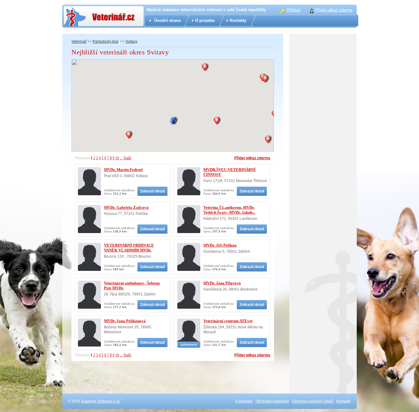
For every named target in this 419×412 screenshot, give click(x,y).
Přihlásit (293, 10)
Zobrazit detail (152, 191)
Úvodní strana (167, 20)
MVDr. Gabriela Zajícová (126, 207)
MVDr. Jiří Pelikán (219, 245)
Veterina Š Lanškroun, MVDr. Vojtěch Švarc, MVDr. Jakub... (229, 210)
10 (117, 158)
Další (127, 158)
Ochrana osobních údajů (312, 401)
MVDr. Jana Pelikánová (125, 321)
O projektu (205, 20)
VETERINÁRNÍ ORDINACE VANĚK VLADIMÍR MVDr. (129, 247)
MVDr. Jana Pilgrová (222, 283)
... (121, 158)
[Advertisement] (323, 169)
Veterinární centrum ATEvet (227, 321)
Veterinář (78, 41)
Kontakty (238, 20)
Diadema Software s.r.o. (101, 401)
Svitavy (131, 41)
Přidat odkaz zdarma (252, 158)
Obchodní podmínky (272, 401)
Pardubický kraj (105, 41)
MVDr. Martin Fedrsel (123, 169)
